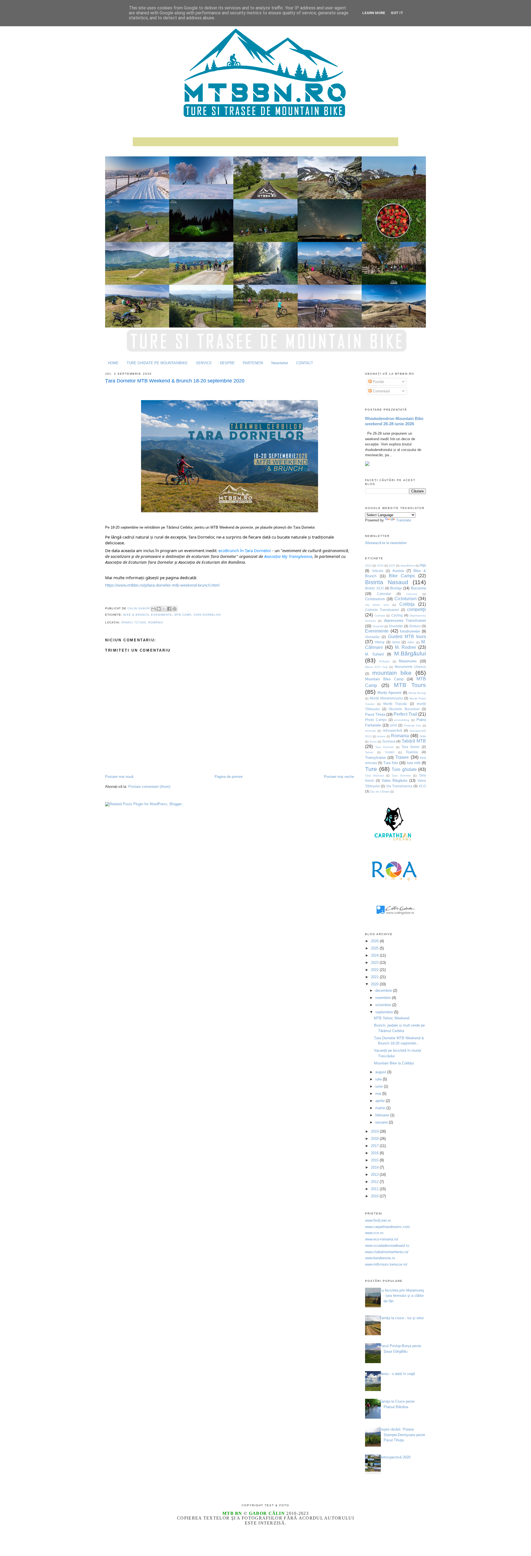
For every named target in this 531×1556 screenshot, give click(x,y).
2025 (392, 565)
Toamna (412, 752)
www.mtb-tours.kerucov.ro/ (386, 1264)
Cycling (397, 615)
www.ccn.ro (374, 1233)
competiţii (416, 609)
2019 (375, 1131)
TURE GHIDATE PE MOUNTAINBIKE (157, 363)
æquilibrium (407, 565)
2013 (375, 1174)
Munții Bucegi (417, 692)
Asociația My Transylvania (288, 556)
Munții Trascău (395, 703)
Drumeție (396, 626)
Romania (400, 735)
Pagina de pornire (229, 777)
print (393, 725)
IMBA (410, 642)
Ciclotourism (375, 599)
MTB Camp (183, 614)
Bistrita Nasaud (386, 582)
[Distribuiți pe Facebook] (169, 609)
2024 (380, 565)
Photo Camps (376, 719)
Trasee (402, 757)
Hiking (379, 642)
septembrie (384, 1012)
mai (378, 1093)
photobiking (401, 719)
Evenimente (161, 614)
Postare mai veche (339, 777)
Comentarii (381, 391)
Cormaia (379, 615)
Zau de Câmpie (380, 791)
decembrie (384, 990)
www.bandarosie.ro (380, 1258)
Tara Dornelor (384, 747)
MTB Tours (410, 685)
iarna (396, 642)
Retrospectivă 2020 (394, 1457)
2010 (375, 1196)
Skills (423, 736)
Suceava (388, 741)
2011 (375, 1189)
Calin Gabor (139, 608)
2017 (375, 1146)
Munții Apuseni (389, 693)
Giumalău (372, 637)
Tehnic (369, 752)
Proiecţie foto (412, 725)
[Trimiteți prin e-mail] (153, 609)
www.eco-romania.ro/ (381, 1239)
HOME (113, 363)
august (381, 1072)
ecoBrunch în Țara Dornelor (244, 550)
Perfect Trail (405, 714)
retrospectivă (392, 730)
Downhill (378, 626)
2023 (375, 963)
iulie (379, 1079)
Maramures (408, 661)
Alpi (423, 565)
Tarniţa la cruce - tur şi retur (401, 1318)
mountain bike (392, 673)
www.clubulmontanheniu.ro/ (386, 1252)
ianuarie (382, 1122)
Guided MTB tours (407, 636)
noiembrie (383, 998)
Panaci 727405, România (142, 622)
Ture (371, 769)
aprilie (380, 1101)
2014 (375, 1167)
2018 (375, 1139)
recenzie (370, 730)
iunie (379, 1086)
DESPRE (227, 363)
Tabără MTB (414, 741)
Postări (378, 382)
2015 (375, 1160)
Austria (398, 571)
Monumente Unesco (410, 666)
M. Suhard (374, 654)
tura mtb (413, 763)
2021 (375, 977)
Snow (373, 741)
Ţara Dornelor (207, 614)
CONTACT (304, 363)
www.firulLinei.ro (378, 1220)
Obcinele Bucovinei (404, 709)
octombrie (383, 1005)
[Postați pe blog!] (159, 609)
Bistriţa (396, 588)
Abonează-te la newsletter (386, 543)
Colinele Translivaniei (382, 610)
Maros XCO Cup (376, 666)
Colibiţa (407, 604)
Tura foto (390, 763)
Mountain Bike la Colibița (394, 1063)
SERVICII (204, 363)
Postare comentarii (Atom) (149, 786)
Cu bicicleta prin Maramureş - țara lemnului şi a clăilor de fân (401, 1295)
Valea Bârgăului (394, 780)
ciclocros (411, 593)
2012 (375, 1182)
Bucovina (418, 588)
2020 (375, 984)
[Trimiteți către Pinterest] (174, 609)
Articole (377, 571)
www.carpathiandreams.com (387, 1227)
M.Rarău (384, 661)
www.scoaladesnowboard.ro (387, 1245)
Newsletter (279, 363)
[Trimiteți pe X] (164, 609)
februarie (382, 1115)
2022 (368, 565)
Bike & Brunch (136, 614)
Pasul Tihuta (375, 714)
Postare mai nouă (119, 777)
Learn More (373, 13)
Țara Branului (374, 775)
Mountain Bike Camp (384, 679)
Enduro (415, 626)
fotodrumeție (410, 631)
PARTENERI (253, 363)
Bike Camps (402, 575)
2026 (375, 941)
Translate (403, 520)
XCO (422, 786)
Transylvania (375, 757)
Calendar (384, 593)
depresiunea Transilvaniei (405, 620)
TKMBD (389, 752)
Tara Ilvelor (411, 747)
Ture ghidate (404, 769)
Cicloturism (405, 598)
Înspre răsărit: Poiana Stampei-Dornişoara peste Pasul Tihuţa (402, 1434)
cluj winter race (377, 604)
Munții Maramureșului (386, 698)
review (381, 736)
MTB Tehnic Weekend (391, 1018)
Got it (397, 13)
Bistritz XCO (374, 588)
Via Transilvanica (399, 786)
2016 (375, 1153)
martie (380, 1108)
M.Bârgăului (410, 653)
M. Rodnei (405, 647)
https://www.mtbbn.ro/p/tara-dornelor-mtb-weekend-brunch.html (162, 585)
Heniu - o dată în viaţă (397, 1374)
